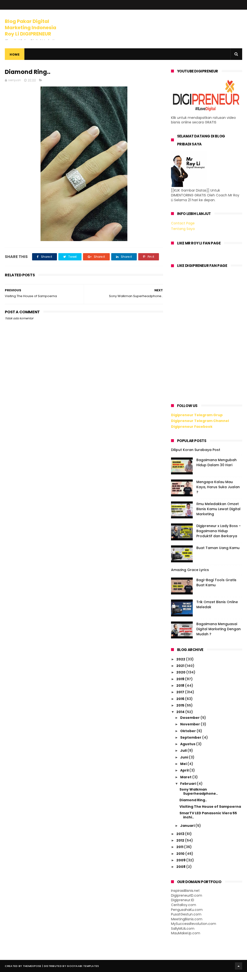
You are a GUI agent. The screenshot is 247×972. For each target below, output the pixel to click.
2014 (180, 711)
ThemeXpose (32, 966)
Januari (187, 825)
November (190, 724)
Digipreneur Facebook (192, 426)
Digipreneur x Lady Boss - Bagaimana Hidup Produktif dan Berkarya (218, 530)
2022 (181, 659)
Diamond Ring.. (193, 800)
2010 (180, 853)
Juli (183, 750)
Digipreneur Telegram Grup (197, 415)
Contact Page (183, 223)
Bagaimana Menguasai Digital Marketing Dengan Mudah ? (218, 629)
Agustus (188, 744)
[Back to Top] (238, 966)
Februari (188, 783)
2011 (180, 846)
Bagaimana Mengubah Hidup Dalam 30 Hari (216, 462)
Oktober (188, 731)
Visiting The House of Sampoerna (210, 806)
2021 (180, 665)
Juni (184, 757)
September (191, 737)
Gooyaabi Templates (83, 966)
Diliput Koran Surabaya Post (195, 449)
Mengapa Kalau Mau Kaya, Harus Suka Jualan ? (218, 486)
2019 (180, 679)
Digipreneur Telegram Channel (200, 420)
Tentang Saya (183, 228)
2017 (180, 692)
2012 (180, 840)
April (184, 770)
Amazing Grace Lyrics (190, 569)
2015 (180, 705)
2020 (181, 672)
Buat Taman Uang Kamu (218, 547)
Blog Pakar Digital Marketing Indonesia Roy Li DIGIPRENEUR (30, 27)
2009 (181, 860)
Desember (190, 717)
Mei (183, 763)
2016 (180, 698)
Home (15, 54)
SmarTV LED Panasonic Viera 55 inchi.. (208, 815)
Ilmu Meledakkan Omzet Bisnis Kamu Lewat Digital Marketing (218, 508)
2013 (180, 833)
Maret (186, 777)
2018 (180, 685)
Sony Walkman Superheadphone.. (198, 791)
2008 (181, 866)
